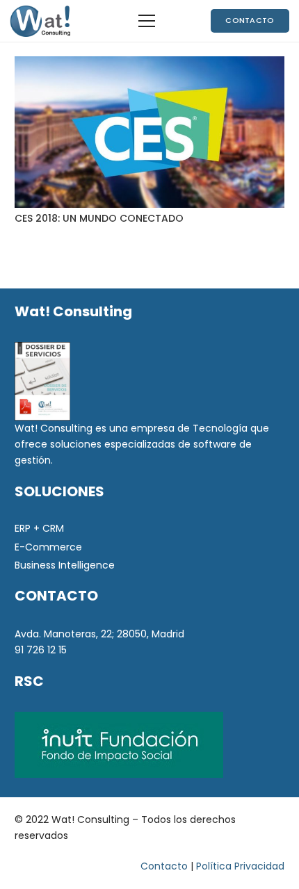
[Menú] (147, 20)
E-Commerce (48, 547)
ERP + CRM (39, 528)
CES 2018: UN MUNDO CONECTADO (99, 218)
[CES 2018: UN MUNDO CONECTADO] (149, 132)
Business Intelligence (65, 565)
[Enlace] (40, 21)
